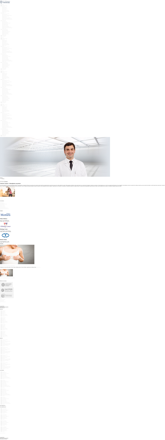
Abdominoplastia (5, 22)
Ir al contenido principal (3, 0)
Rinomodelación (5, 66)
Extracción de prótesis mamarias (7, 19)
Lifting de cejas (5, 76)
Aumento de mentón (6, 10)
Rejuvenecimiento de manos (7, 60)
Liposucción (5, 21)
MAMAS (3, 46)
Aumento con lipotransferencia (7, 15)
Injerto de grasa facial (6, 11)
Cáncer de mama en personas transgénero (7, 265)
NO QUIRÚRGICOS (5, 29)
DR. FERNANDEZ (4, 5)
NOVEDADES (4, 35)
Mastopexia (5, 16)
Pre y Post (4, 12)
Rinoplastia (4, 7)
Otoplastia (4, 42)
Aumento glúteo (5, 23)
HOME (3, 4)
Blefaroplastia (5, 8)
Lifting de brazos (5, 25)
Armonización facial (6, 67)
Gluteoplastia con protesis (6, 56)
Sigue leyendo (38, 267)
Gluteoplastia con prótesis (5, 373)
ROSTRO (3, 39)
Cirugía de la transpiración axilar (7, 27)
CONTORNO (4, 20)
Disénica (6, 307)
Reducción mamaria (6, 49)
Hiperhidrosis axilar (6, 32)
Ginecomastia (5, 14)
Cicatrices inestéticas (6, 26)
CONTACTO (4, 36)
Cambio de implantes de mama (7, 18)
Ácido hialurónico (5, 30)
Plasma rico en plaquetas (6, 31)
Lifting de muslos (5, 24)
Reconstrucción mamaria (6, 17)
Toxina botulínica (5, 63)
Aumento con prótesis (6, 13)
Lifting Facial (5, 6)
